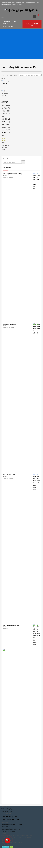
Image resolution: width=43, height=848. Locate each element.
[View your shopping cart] (39, 16)
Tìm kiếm (6, 159)
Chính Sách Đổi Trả (7, 827)
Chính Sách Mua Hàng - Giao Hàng (12, 825)
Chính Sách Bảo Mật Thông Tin (11, 829)
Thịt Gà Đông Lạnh (10, 816)
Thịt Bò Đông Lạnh (7, 811)
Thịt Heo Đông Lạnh (7, 809)
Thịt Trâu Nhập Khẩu (11, 819)
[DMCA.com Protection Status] (8, 847)
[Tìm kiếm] (23, 162)
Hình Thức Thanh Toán (8, 831)
